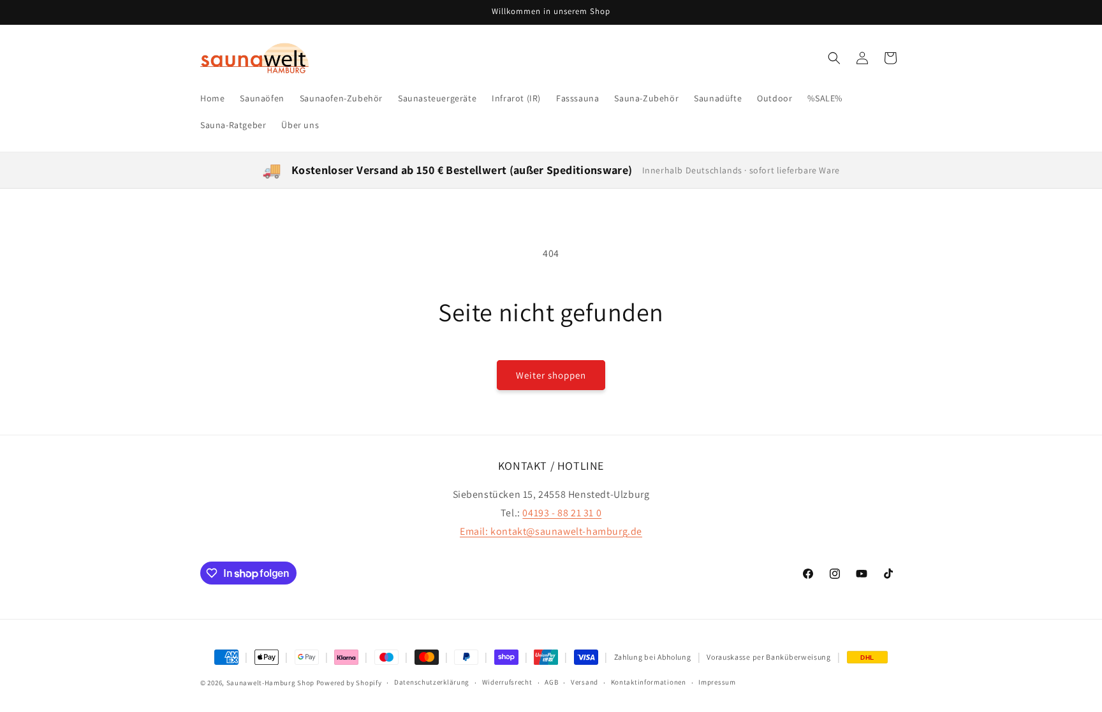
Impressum (716, 682)
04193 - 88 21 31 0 (561, 512)
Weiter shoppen (551, 375)
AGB (551, 682)
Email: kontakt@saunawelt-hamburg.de (551, 531)
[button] (834, 58)
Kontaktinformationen (648, 682)
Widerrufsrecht (507, 682)
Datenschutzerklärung (431, 682)
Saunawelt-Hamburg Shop (270, 682)
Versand (584, 682)
